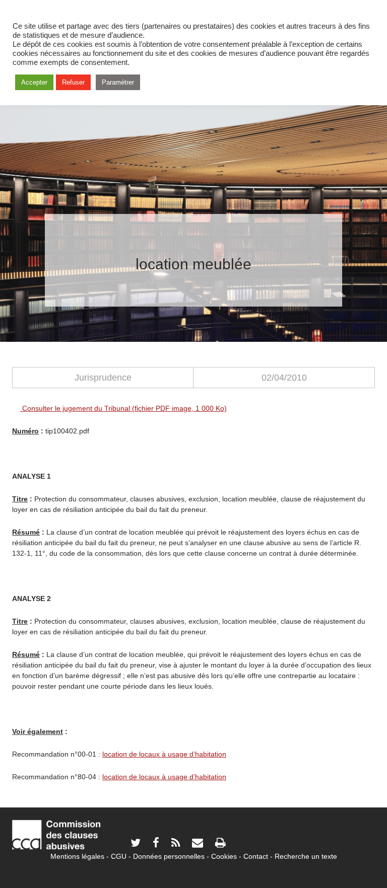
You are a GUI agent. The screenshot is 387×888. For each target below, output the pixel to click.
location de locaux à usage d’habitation (164, 754)
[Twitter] (136, 844)
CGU (118, 856)
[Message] (197, 844)
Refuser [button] (73, 82)
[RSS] (175, 844)
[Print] (220, 844)
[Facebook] (156, 844)
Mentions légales (77, 856)
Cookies (224, 856)
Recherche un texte (306, 856)
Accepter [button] (34, 82)
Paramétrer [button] (118, 82)
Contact (255, 856)
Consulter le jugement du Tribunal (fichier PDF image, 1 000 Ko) (123, 408)
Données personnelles (169, 856)
